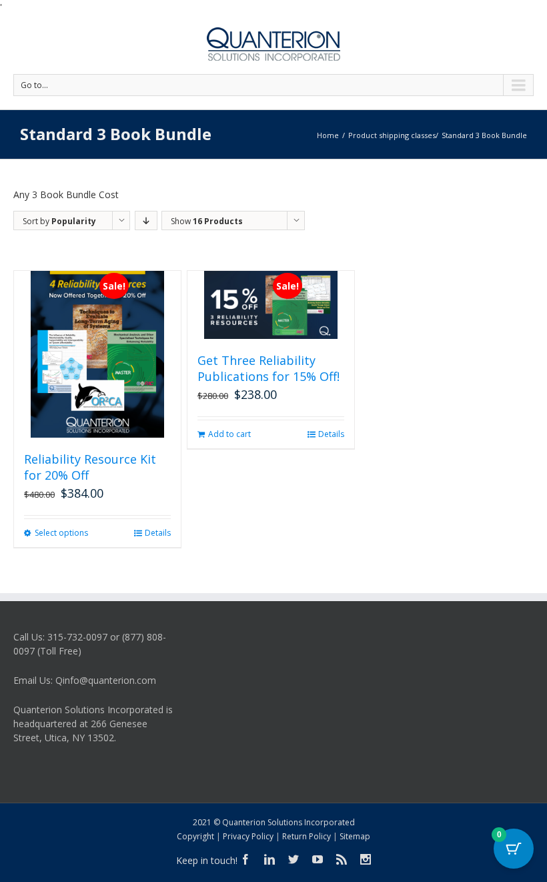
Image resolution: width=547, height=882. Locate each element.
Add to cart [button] (229, 434)
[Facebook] (245, 859)
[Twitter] (293, 859)
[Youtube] (317, 859)
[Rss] (341, 859)
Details (158, 532)
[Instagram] (365, 859)
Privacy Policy (248, 836)
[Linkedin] (269, 859)
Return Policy (306, 836)
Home (328, 135)
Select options (61, 532)
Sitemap (355, 836)
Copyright (195, 836)
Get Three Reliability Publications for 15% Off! (268, 368)
